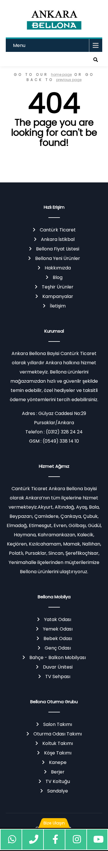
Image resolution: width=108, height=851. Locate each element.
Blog (57, 277)
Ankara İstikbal (58, 239)
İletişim (58, 306)
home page (61, 74)
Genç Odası (58, 648)
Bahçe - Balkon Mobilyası (57, 657)
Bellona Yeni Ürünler (57, 258)
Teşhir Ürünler (57, 287)
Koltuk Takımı (57, 743)
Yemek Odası (58, 629)
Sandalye (57, 791)
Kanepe (58, 762)
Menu (19, 45)
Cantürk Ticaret (58, 230)
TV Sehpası (57, 676)
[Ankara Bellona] (54, 18)
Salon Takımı (57, 724)
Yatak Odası (57, 619)
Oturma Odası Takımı (57, 734)
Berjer (58, 772)
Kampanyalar (57, 296)
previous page (69, 79)
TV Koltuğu (58, 781)
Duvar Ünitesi (58, 667)
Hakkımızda (58, 268)
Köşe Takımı (57, 753)
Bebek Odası (57, 638)
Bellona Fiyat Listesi (57, 249)
